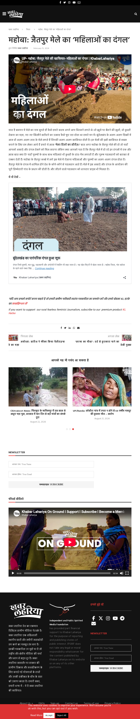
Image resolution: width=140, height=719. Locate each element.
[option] (38, 395)
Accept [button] (48, 715)
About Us (25, 703)
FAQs (42, 703)
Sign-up (55, 703)
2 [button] (70, 429)
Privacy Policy (113, 703)
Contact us (71, 703)
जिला (28, 29)
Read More (37, 715)
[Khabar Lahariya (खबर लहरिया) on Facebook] (93, 618)
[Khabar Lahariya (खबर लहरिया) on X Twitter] (101, 618)
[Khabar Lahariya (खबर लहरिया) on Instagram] (108, 618)
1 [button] (67, 429)
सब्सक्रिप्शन (18, 304)
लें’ (25, 304)
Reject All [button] (61, 715)
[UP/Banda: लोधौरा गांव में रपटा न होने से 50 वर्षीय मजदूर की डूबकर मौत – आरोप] (102, 386)
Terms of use (91, 703)
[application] (70, 542)
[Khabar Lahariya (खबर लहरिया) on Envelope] (93, 624)
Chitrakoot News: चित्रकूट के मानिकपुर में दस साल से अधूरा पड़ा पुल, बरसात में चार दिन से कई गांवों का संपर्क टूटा (38, 414)
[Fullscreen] (127, 573)
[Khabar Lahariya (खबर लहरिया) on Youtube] (115, 618)
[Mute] (121, 573)
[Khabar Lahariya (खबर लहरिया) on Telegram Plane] (122, 618)
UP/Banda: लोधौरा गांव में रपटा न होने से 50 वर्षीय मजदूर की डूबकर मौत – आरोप (102, 412)
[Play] (13, 573)
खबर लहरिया (14, 29)
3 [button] (73, 429)
